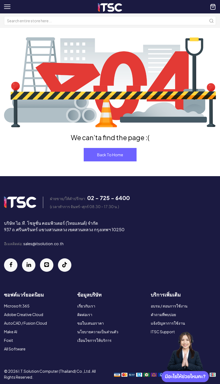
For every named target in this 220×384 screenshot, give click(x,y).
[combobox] (110, 20)
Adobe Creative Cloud (23, 314)
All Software (14, 348)
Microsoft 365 (17, 305)
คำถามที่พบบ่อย (163, 314)
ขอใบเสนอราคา (90, 323)
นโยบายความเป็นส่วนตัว (97, 331)
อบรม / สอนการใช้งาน (169, 305)
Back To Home (110, 154)
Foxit (8, 340)
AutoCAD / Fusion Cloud (25, 323)
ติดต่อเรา (84, 314)
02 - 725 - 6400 (108, 197)
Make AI (10, 331)
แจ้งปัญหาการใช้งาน (168, 323)
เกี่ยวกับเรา (86, 305)
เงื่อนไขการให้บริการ (94, 340)
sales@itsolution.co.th (43, 243)
